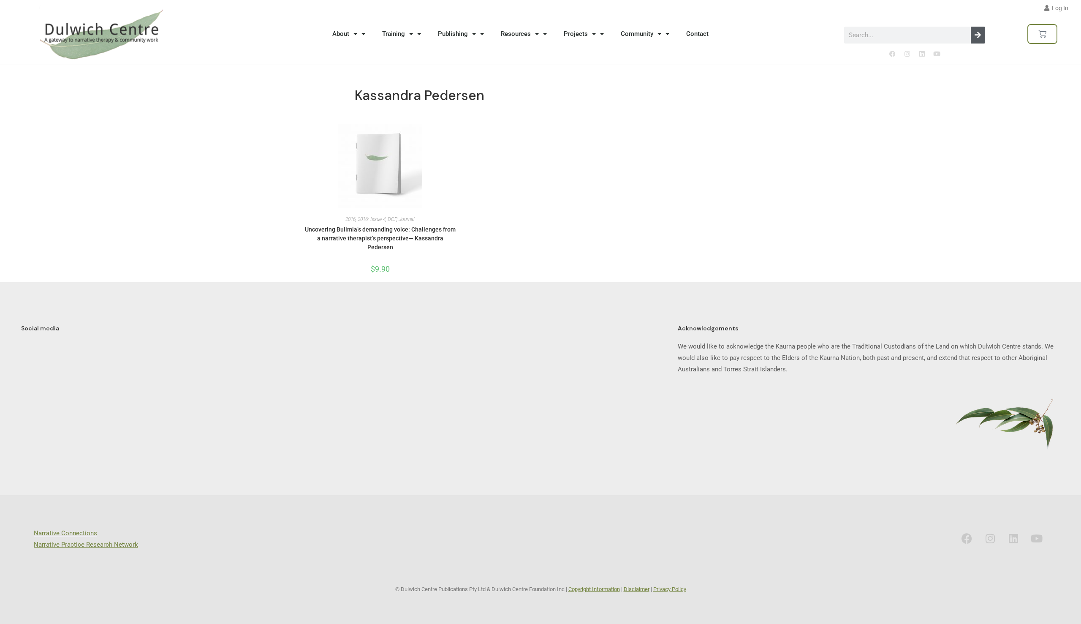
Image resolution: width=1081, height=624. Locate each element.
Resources (516, 34)
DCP (392, 219)
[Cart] (1042, 34)
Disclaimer (636, 589)
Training (393, 34)
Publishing (453, 34)
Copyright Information (594, 589)
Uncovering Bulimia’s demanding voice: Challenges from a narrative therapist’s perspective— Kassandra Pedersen (380, 238)
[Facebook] (892, 54)
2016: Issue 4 (372, 219)
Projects (576, 34)
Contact (697, 34)
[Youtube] (936, 54)
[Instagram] (907, 54)
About (340, 34)
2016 (350, 219)
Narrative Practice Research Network (86, 544)
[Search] (978, 35)
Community (637, 34)
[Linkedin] (921, 54)
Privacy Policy (669, 589)
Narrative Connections (65, 533)
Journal (407, 219)
